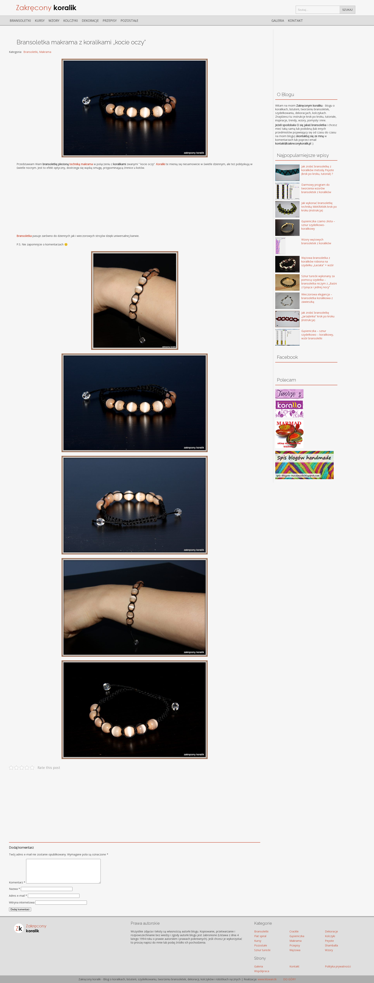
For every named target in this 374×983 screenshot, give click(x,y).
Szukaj (347, 9)
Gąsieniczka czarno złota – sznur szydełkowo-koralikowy (318, 224)
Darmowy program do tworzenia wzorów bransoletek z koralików (316, 188)
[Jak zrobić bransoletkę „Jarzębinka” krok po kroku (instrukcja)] (281, 319)
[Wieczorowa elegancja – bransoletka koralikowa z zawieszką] (281, 301)
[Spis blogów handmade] (304, 478)
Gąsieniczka (296, 936)
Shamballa (331, 945)
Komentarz (17, 882)
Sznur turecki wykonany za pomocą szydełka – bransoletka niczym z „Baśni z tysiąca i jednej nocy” (319, 281)
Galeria (278, 20)
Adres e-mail (18, 895)
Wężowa (294, 950)
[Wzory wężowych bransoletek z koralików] (281, 246)
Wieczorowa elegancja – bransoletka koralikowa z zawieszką (317, 298)
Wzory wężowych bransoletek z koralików (316, 241)
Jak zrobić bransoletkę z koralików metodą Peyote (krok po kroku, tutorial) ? (317, 170)
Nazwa (14, 889)
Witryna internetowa (21, 902)
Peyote (329, 941)
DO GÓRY (289, 979)
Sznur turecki (262, 950)
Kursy (40, 20)
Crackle (294, 931)
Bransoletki (20, 20)
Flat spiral (260, 936)
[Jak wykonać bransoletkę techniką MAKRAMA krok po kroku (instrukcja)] (281, 209)
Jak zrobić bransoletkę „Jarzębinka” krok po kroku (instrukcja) (317, 316)
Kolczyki (70, 20)
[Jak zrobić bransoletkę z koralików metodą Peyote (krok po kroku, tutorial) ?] (281, 173)
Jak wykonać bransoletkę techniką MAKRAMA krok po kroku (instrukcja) (319, 206)
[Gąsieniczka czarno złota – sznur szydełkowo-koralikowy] (281, 228)
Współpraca (261, 971)
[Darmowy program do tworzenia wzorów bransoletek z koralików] (281, 191)
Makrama (45, 52)
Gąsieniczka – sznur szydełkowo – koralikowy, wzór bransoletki (317, 334)
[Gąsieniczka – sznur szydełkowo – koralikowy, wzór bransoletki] (281, 337)
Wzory (54, 20)
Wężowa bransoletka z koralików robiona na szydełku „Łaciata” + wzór (317, 261)
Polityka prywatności (338, 966)
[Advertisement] (133, 201)
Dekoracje (90, 20)
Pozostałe (129, 20)
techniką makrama (81, 164)
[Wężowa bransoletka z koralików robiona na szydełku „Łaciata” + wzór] (281, 264)
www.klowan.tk (267, 979)
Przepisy (110, 20)
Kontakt (295, 20)
